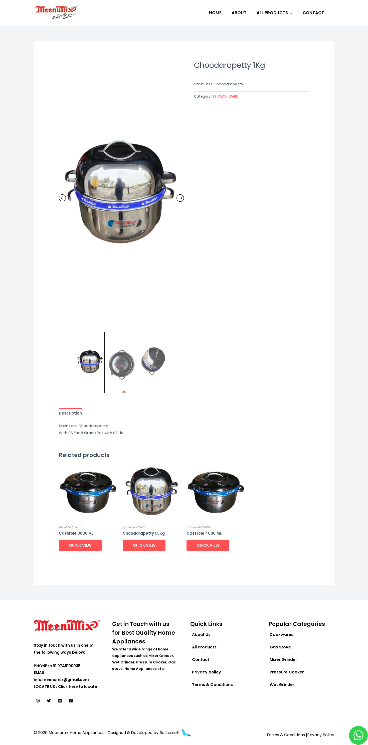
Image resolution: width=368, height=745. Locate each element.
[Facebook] (71, 701)
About (239, 13)
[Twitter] (49, 701)
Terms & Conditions (212, 684)
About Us (201, 634)
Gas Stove (280, 647)
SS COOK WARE (225, 96)
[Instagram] (38, 701)
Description (70, 413)
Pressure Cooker (287, 672)
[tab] (70, 413)
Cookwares (281, 634)
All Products (272, 13)
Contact (313, 13)
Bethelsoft (170, 732)
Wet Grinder (282, 684)
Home (215, 13)
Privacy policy (206, 672)
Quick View (80, 545)
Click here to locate (77, 686)
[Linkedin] (60, 701)
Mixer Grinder (283, 659)
